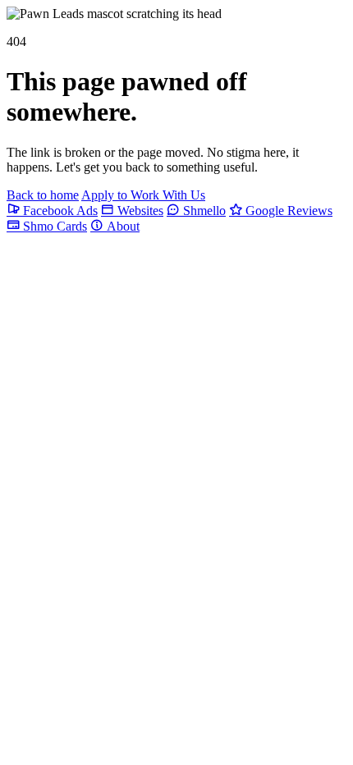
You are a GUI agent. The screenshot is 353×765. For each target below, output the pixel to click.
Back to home (43, 195)
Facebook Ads (59, 211)
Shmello (203, 211)
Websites (138, 211)
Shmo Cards (53, 226)
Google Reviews (287, 211)
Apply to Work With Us (143, 195)
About (121, 226)
